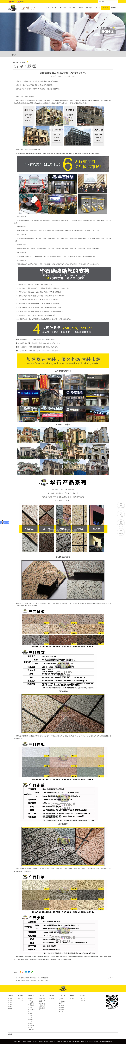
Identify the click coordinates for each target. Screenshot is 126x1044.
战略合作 (89, 8)
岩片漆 (30, 1017)
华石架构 (10, 1004)
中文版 (13, 1)
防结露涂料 (31, 1025)
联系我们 (114, 8)
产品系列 (20, 1000)
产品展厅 (72, 8)
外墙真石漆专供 (62, 999)
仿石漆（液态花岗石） (31, 1004)
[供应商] (121, 523)
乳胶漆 (30, 1021)
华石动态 (13, 55)
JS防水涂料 (31, 1029)
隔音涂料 (30, 1027)
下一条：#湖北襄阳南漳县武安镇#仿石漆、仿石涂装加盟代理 (30, 980)
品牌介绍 (20, 998)
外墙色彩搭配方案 (62, 1010)
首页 (47, 8)
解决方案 (61, 1005)
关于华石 (55, 8)
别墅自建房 (42, 1006)
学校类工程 (42, 1004)
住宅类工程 (42, 998)
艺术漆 (30, 1015)
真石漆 (30, 1007)
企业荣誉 (10, 1006)
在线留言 (82, 1000)
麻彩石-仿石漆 (31, 1010)
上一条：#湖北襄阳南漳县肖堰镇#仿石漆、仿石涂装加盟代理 (30, 978)
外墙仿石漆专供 (62, 1002)
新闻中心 (106, 8)
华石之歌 (10, 1002)
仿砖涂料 (30, 1019)
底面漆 (30, 1023)
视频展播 (10, 1008)
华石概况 (10, 998)
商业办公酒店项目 (42, 1001)
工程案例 (80, 8)
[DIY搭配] (121, 514)
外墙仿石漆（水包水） (31, 1001)
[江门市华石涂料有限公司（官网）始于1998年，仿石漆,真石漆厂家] (13, 11)
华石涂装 (63, 8)
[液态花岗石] (121, 505)
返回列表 (110, 978)
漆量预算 (61, 1007)
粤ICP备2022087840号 (106, 1041)
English (22, 1)
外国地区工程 (42, 1008)
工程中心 (97, 8)
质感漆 (30, 1013)
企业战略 (51, 998)
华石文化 (10, 1000)
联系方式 (82, 998)
